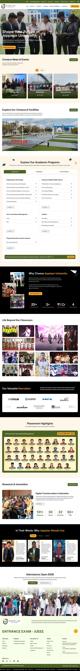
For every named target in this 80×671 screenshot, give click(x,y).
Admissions (45, 6)
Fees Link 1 (43, 1)
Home (27, 6)
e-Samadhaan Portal (35, 1)
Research (57, 1)
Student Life (64, 6)
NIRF (27, 1)
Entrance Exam (64, 1)
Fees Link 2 (50, 1)
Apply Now (20, 669)
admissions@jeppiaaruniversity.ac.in (70, 653)
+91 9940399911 (72, 648)
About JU (32, 6)
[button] (33, 6)
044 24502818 (65, 648)
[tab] (37, 70)
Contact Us (72, 1)
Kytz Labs (75, 666)
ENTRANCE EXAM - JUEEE (23, 631)
